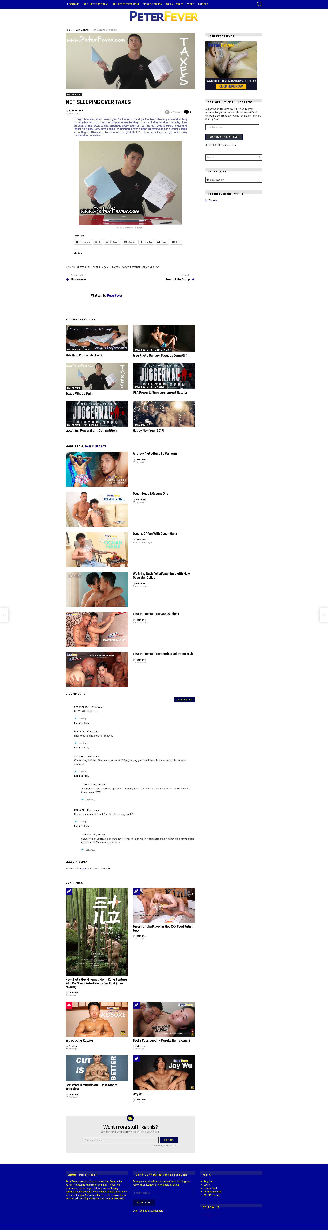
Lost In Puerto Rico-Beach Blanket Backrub (163, 654)
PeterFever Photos (161, 350)
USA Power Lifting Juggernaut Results (160, 392)
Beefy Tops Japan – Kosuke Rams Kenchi (161, 1040)
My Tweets (211, 200)
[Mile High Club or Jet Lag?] (97, 338)
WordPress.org (212, 1195)
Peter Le (84, 267)
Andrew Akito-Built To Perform (155, 453)
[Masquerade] (4, 615)
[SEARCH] (259, 4)
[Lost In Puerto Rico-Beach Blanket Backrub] (97, 669)
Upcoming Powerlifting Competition (91, 430)
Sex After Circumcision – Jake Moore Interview (91, 1087)
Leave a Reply (185, 700)
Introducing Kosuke (79, 1040)
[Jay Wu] (164, 1072)
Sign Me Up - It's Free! (224, 136)
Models (203, 4)
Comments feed (212, 1191)
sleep (96, 267)
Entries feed (210, 1188)
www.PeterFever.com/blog (141, 267)
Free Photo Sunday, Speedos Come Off (160, 355)
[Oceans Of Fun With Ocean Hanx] (97, 549)
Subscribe (144, 1202)
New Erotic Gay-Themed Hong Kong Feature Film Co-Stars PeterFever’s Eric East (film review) (96, 983)
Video (190, 4)
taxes (116, 267)
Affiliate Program (95, 4)
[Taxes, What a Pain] (97, 376)
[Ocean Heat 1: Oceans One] (97, 509)
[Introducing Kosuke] (97, 1019)
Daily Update (174, 4)
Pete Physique (158, 387)
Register (208, 1181)
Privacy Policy (152, 4)
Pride (86, 349)
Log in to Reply (81, 723)
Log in (207, 1184)
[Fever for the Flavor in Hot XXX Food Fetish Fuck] (164, 905)
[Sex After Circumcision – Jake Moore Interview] (97, 1068)
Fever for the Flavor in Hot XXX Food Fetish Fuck (163, 928)
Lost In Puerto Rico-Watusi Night (156, 614)
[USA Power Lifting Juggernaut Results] (164, 376)
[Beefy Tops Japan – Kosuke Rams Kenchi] (164, 1019)
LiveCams (73, 4)
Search (259, 158)
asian (71, 267)
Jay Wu (138, 1094)
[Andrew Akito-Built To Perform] (97, 469)
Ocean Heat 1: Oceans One (150, 493)
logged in (85, 868)
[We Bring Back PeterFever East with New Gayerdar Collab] (97, 589)
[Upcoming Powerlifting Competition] (97, 414)
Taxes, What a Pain (79, 393)
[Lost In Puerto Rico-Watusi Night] (97, 629)
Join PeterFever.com (125, 4)
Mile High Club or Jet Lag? (84, 355)
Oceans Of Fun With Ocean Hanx (155, 533)
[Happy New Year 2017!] (164, 414)
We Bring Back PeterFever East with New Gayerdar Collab (161, 575)
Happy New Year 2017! (148, 430)
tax (106, 267)
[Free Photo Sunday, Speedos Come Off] (164, 338)
